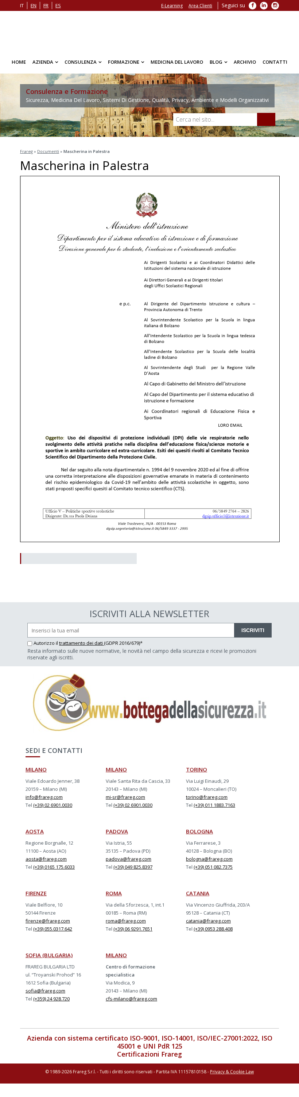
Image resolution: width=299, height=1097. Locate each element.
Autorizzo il (46, 646)
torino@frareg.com (207, 800)
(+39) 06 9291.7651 (132, 932)
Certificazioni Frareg (149, 1057)
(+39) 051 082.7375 (213, 870)
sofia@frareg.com (45, 994)
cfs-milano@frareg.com (131, 1002)
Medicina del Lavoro (177, 65)
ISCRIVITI (252, 634)
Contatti (275, 65)
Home (19, 65)
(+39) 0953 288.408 (213, 932)
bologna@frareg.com (209, 862)
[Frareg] (149, 32)
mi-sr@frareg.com (125, 800)
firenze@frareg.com (48, 924)
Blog (216, 65)
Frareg (26, 155)
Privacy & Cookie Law (232, 1075)
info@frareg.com (44, 800)
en (33, 5)
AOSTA (35, 834)
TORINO (196, 773)
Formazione (123, 65)
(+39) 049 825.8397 (132, 870)
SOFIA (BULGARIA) (49, 958)
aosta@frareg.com (46, 862)
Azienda (42, 65)
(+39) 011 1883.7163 (214, 808)
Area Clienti (200, 6)
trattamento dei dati (81, 646)
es (58, 5)
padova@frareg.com (128, 862)
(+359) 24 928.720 (51, 1002)
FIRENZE (36, 896)
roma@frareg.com (126, 924)
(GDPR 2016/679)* (123, 646)
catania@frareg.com (208, 924)
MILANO (36, 773)
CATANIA (197, 896)
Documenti (48, 155)
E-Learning (172, 6)
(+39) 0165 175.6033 (54, 870)
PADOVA (117, 834)
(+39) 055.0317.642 (52, 932)
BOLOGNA (199, 834)
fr (45, 5)
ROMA (114, 896)
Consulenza (81, 65)
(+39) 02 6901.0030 (52, 808)
